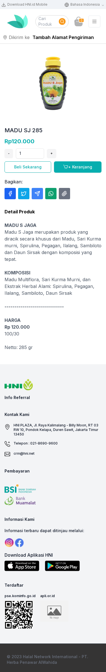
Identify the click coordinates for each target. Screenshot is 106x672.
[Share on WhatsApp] (51, 193)
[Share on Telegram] (37, 193)
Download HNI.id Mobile (27, 4)
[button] (52, 21)
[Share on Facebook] (10, 193)
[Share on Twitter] (23, 193)
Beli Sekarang (28, 166)
